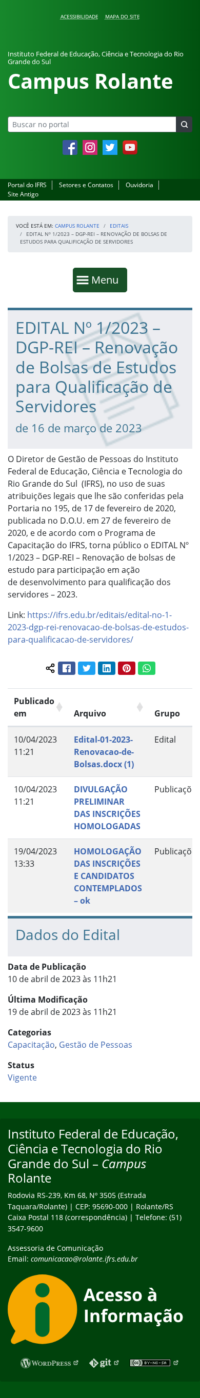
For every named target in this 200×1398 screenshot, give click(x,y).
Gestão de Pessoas (95, 1044)
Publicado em (34, 707)
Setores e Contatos (86, 185)
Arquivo (90, 713)
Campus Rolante (77, 225)
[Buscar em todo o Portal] (184, 124)
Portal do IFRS (27, 185)
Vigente (22, 1077)
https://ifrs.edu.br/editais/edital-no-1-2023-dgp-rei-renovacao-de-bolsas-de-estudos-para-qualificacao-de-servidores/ (98, 627)
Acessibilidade (79, 16)
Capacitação (31, 1044)
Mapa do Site (122, 16)
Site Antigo (23, 194)
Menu (107, 279)
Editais (119, 225)
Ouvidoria (139, 185)
